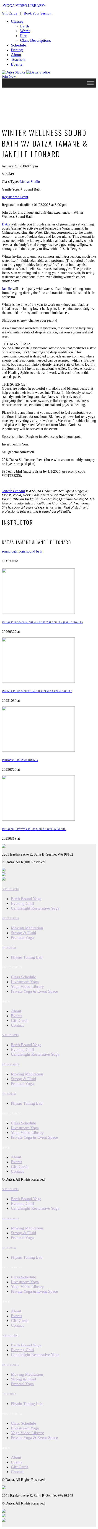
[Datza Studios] (26, 72)
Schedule (18, 45)
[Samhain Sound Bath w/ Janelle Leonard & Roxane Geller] (38, 681)
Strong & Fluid (23, 932)
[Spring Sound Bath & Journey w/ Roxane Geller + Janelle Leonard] (38, 612)
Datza (6, 224)
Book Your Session (37, 13)
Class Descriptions (35, 40)
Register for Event (15, 197)
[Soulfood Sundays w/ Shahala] (38, 750)
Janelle (7, 289)
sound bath (10, 551)
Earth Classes (10, 889)
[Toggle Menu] (90, 83)
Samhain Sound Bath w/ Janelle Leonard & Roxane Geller (37, 691)
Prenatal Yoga (22, 937)
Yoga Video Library (27, 986)
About (16, 54)
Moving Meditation (27, 928)
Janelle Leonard (13, 491)
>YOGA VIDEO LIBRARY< (24, 5)
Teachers (18, 59)
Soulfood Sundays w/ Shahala (20, 760)
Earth (24, 26)
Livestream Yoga (25, 981)
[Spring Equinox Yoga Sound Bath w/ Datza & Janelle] (38, 819)
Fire (23, 35)
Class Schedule (23, 977)
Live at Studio (30, 181)
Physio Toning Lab (26, 957)
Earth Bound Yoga (26, 898)
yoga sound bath (30, 551)
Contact (17, 1025)
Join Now (9, 76)
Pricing (17, 50)
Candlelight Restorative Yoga (35, 908)
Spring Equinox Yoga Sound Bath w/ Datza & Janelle (34, 829)
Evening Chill (22, 903)
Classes (17, 21)
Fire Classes (9, 947)
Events (16, 64)
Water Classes (10, 918)
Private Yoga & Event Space (34, 991)
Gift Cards (10, 13)
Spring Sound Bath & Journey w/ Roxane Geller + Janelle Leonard (42, 622)
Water (25, 31)
